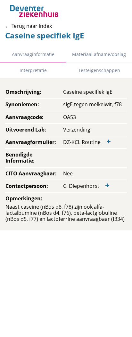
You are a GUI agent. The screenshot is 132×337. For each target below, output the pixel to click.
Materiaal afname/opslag (99, 54)
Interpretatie (33, 70)
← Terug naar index (28, 25)
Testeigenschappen (99, 70)
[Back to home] (34, 11)
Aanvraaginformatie (33, 54)
